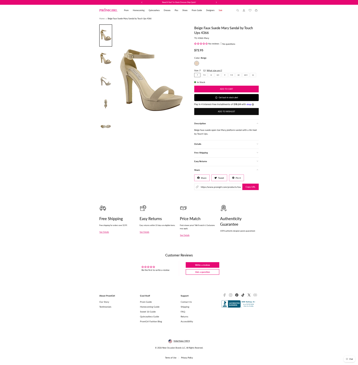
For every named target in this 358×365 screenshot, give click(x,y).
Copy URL (250, 186)
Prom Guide (146, 301)
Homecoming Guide (149, 306)
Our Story (104, 301)
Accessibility (187, 321)
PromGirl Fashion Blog (151, 321)
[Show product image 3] (105, 81)
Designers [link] (210, 10)
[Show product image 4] (105, 104)
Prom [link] (126, 10)
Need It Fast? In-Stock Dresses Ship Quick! (179, 2)
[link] (243, 10)
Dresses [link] (167, 10)
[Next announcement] (216, 2)
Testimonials (105, 306)
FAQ (183, 311)
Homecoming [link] (138, 10)
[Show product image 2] (105, 58)
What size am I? (214, 70)
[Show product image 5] (105, 126)
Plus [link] (176, 10)
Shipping (185, 306)
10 (238, 75)
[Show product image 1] (105, 35)
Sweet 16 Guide (148, 311)
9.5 (231, 75)
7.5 (204, 75)
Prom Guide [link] (197, 10)
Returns (184, 316)
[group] (152, 82)
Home (102, 18)
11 (253, 75)
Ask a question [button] (202, 272)
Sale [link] (220, 10)
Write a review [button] (202, 265)
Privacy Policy (187, 357)
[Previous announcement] (141, 2)
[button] (237, 10)
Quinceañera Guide (149, 316)
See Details (104, 232)
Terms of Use (170, 357)
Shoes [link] (185, 10)
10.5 (245, 75)
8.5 (218, 75)
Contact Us (186, 301)
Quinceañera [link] (154, 10)
